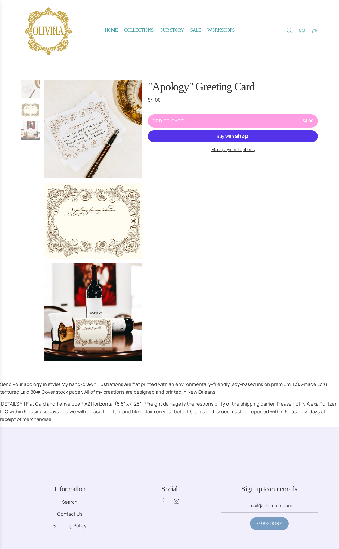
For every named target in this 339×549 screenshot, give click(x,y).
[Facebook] (162, 501)
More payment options (233, 149)
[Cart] (314, 30)
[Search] (289, 30)
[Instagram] (176, 501)
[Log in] (302, 30)
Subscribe (269, 523)
